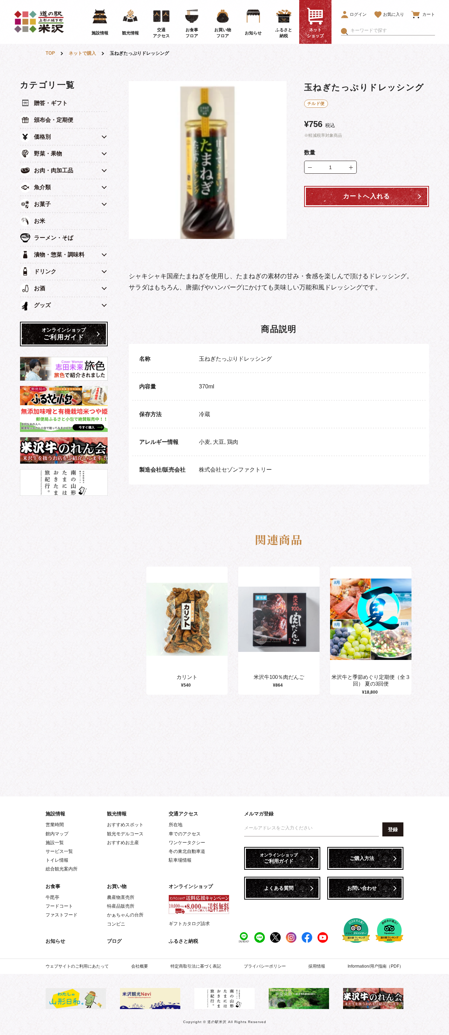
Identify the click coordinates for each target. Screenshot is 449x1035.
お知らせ (55, 941)
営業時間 (55, 824)
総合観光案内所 (62, 869)
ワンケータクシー (187, 842)
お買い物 (117, 886)
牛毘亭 (52, 897)
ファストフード (62, 914)
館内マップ (57, 833)
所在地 (175, 824)
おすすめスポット (125, 824)
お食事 (53, 886)
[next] (410, 630)
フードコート (59, 906)
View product (187, 626)
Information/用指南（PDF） (375, 966)
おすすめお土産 (123, 842)
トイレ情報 (57, 860)
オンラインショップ (191, 886)
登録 (393, 829)
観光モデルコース (125, 833)
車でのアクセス (185, 833)
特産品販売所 (120, 906)
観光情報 (117, 813)
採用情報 (316, 966)
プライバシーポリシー (265, 966)
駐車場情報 (180, 860)
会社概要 (139, 966)
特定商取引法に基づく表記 (195, 966)
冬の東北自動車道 (187, 851)
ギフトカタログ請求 (189, 923)
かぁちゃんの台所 (125, 914)
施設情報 (55, 813)
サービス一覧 (59, 851)
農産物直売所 (120, 897)
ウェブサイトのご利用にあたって (77, 966)
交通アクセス (183, 813)
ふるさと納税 (183, 941)
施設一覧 (55, 842)
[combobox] (392, 30)
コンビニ (116, 924)
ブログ (114, 941)
